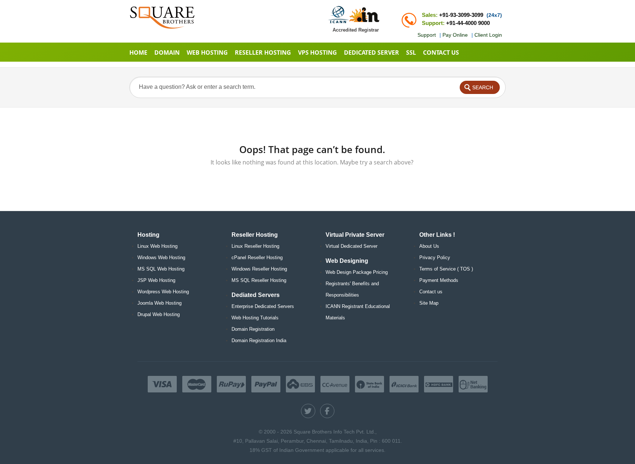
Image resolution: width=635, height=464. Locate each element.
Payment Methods (438, 280)
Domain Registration (253, 329)
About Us (429, 246)
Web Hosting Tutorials (255, 317)
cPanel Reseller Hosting (257, 257)
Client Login (488, 35)
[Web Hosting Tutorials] (162, 17)
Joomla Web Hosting (159, 303)
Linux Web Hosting (157, 246)
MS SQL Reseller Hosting (259, 280)
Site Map (428, 303)
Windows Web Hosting (161, 257)
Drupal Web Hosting (158, 314)
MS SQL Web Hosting (160, 269)
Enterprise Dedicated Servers (263, 306)
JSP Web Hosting (156, 280)
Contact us (430, 291)
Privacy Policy (434, 257)
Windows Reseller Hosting (259, 269)
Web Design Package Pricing (357, 272)
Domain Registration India (259, 340)
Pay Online (455, 35)
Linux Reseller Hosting (255, 246)
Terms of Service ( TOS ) (446, 269)
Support (426, 35)
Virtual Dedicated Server (351, 246)
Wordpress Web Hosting (163, 291)
